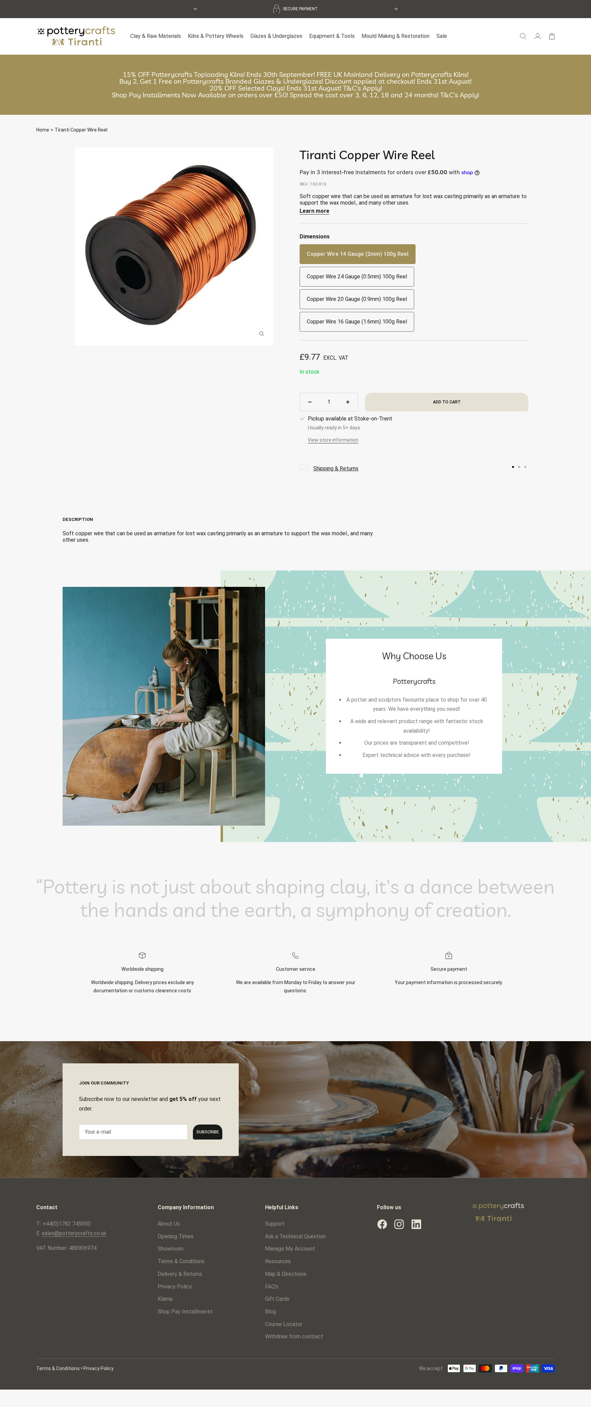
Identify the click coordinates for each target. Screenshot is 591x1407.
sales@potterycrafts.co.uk (74, 1233)
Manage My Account (290, 1248)
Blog (270, 1311)
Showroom (170, 1248)
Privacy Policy (175, 1286)
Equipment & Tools (332, 36)
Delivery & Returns (180, 1274)
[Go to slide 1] (513, 467)
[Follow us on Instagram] (399, 1224)
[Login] (538, 36)
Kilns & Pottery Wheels (216, 36)
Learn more (314, 211)
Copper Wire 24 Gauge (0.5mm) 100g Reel (357, 276)
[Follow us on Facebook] (382, 1224)
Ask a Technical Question (295, 1236)
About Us (169, 1223)
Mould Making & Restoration (396, 36)
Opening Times (176, 1236)
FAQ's (271, 1286)
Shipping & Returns (335, 468)
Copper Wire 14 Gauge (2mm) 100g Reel (357, 254)
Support (275, 1223)
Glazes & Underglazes (276, 36)
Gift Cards (277, 1299)
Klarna (165, 1299)
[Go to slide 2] (519, 467)
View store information (333, 440)
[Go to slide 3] (525, 467)
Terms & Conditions (181, 1261)
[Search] (523, 36)
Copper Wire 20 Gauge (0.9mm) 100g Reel (357, 299)
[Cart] (552, 36)
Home (42, 130)
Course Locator (283, 1324)
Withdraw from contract (294, 1336)
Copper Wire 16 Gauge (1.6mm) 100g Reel (357, 321)
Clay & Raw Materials (155, 36)
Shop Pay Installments (185, 1311)
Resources (278, 1261)
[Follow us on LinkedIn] (416, 1224)
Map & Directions (285, 1274)
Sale (441, 36)
